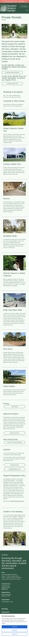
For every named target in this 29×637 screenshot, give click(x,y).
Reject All (14, 634)
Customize (14, 630)
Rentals (5, 609)
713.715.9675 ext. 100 (7, 601)
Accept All (14, 626)
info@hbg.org (5, 588)
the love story (18, 515)
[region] (14, 625)
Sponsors (5, 612)
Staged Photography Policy (17, 501)
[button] (27, 10)
